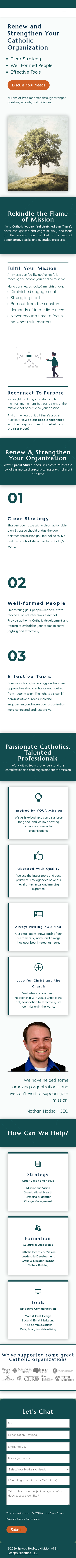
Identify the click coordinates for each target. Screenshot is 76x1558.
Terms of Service (25, 1519)
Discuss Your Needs (28, 85)
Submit (17, 1529)
